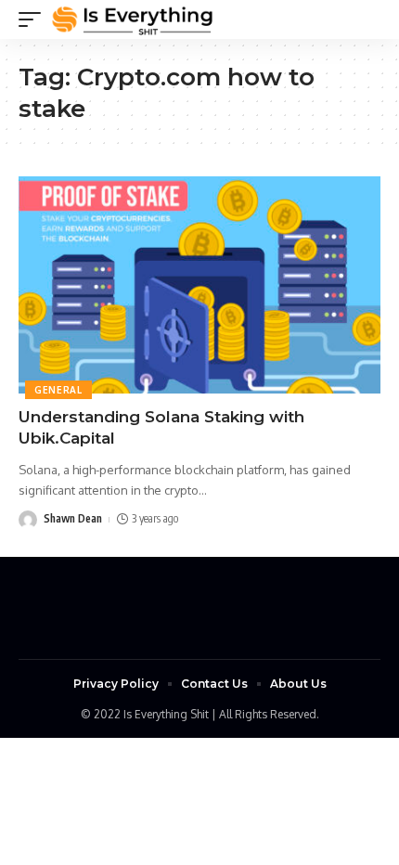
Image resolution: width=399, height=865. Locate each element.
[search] (366, 19)
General (58, 389)
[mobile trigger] (34, 19)
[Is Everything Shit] (132, 19)
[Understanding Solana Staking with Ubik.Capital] (199, 285)
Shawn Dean (73, 518)
